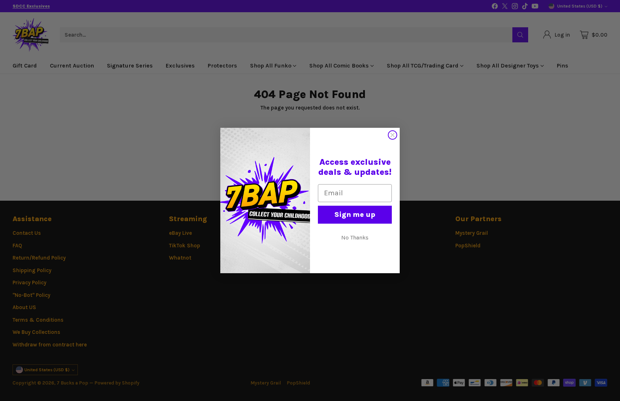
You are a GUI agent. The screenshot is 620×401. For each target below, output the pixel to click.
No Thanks (354, 237)
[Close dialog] (392, 135)
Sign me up (354, 214)
